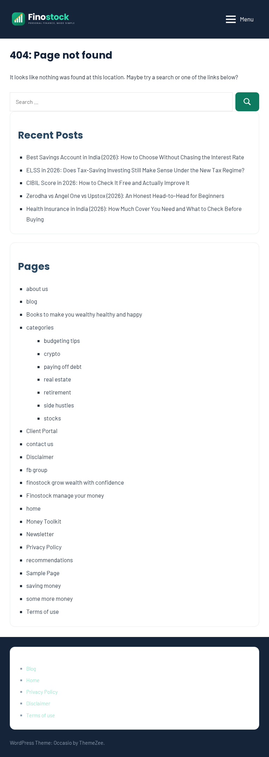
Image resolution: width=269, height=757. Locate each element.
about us (37, 288)
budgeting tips (62, 340)
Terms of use (42, 611)
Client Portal (41, 430)
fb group (36, 469)
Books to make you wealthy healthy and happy (84, 314)
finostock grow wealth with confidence (75, 482)
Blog (31, 668)
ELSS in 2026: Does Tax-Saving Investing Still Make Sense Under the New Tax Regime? (135, 169)
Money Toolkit (43, 521)
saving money (43, 585)
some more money (49, 598)
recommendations (49, 559)
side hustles (59, 405)
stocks (52, 417)
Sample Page (43, 572)
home (33, 508)
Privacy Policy (44, 546)
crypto (52, 353)
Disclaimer (40, 456)
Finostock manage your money (65, 495)
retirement (57, 392)
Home (33, 680)
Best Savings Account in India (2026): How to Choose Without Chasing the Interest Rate (135, 156)
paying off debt (63, 366)
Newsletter (40, 533)
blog (31, 301)
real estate (57, 379)
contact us (39, 443)
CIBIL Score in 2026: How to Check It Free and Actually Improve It (107, 182)
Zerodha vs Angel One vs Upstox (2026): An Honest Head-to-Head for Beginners (125, 195)
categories (40, 327)
